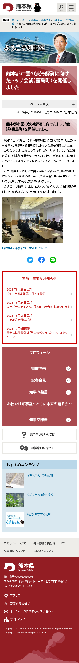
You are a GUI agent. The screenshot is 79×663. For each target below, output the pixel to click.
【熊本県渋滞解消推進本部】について (24, 248)
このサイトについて (15, 543)
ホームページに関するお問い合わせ (32, 611)
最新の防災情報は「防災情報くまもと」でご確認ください (37, 335)
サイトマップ (17, 619)
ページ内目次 (39, 104)
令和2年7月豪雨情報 (40, 494)
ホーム (15, 20)
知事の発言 (38, 392)
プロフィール (39, 353)
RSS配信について (43, 550)
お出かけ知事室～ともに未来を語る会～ (39, 404)
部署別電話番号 (20, 603)
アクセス (15, 595)
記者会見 (38, 380)
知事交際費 (38, 420)
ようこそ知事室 (30, 20)
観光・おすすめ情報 (39, 514)
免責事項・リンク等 (15, 550)
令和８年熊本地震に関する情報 (26, 293)
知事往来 (46, 20)
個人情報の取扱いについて (49, 543)
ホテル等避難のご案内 (21, 319)
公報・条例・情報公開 (40, 475)
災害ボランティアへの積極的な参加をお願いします (38, 306)
